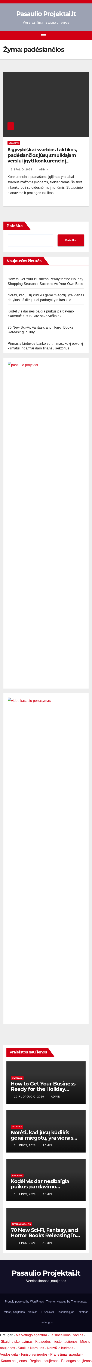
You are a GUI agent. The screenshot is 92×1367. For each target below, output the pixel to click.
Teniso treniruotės (34, 1354)
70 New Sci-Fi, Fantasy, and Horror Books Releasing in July (44, 1235)
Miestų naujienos (14, 1311)
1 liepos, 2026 (25, 1194)
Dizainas (14, 143)
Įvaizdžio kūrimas (60, 1348)
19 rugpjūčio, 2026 (29, 1096)
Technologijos (21, 1224)
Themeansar (78, 1301)
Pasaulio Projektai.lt (46, 14)
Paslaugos (46, 1322)
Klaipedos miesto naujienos (56, 1341)
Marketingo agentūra (31, 1335)
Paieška (15, 225)
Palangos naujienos (76, 1361)
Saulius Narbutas (31, 1348)
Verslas (17, 1078)
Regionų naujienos (44, 1361)
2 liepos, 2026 (25, 1145)
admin (44, 169)
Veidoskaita (9, 1354)
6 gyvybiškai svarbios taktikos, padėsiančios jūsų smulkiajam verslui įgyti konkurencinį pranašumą (42, 158)
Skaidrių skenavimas (17, 1341)
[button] (78, 35)
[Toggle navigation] (43, 36)
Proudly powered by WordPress (25, 1301)
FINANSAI (47, 1311)
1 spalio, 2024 (22, 169)
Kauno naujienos (14, 1361)
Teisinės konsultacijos (66, 1335)
